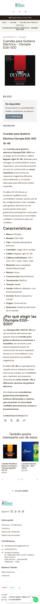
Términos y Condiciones (12, 525)
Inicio (4, 22)
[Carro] (25, 11)
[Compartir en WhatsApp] (18, 420)
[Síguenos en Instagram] (11, 511)
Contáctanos (15, 116)
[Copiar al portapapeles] (24, 420)
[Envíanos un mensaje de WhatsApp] (35, 599)
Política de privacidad (11, 535)
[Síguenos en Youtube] (19, 511)
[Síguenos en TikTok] (23, 511)
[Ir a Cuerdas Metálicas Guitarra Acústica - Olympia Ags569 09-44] (10, 452)
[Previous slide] (3, 479)
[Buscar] (19, 11)
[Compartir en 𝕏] (11, 420)
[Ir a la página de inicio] (20, 5)
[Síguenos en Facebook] (15, 511)
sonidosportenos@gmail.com (16, 546)
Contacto (6, 528)
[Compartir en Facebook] (5, 420)
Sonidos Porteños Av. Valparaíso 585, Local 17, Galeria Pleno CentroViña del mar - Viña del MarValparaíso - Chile (19, 557)
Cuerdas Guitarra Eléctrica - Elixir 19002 (29, 466)
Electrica (20, 25)
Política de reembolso (11, 532)
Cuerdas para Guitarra (29, 22)
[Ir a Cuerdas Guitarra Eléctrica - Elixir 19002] (30, 452)
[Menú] (13, 11)
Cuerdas (13, 22)
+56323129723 (10, 549)
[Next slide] (36, 479)
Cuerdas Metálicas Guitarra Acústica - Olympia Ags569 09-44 (10, 467)
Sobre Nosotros (8, 572)
